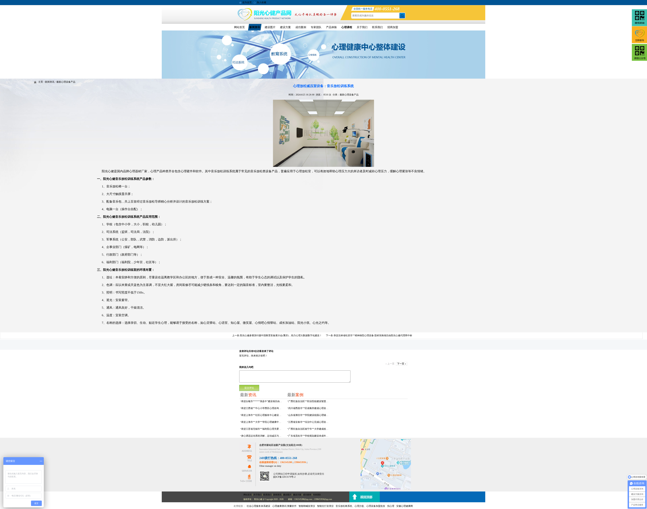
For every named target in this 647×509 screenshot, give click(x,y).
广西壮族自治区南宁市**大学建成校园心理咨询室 (309, 429)
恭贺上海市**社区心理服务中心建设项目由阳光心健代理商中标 (262, 415)
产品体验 (331, 27)
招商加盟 (392, 27)
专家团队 (316, 27)
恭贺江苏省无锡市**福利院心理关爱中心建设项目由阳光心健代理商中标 (262, 429)
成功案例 (300, 27)
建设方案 (285, 27)
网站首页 (239, 27)
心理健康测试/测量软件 (284, 506)
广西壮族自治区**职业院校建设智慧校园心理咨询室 (309, 401)
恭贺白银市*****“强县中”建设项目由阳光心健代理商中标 (262, 401)
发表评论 (244, 351)
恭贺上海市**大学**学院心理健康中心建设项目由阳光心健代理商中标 (262, 422)
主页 (40, 82)
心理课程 (346, 27)
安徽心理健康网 (404, 506)
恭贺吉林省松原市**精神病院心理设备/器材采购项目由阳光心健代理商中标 (373, 335)
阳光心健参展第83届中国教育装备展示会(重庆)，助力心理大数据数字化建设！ (281, 335)
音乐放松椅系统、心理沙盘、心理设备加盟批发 (360, 506)
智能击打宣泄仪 (325, 506)
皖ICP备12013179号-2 (284, 477)
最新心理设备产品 (65, 82)
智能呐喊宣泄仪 (307, 506)
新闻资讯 (254, 27)
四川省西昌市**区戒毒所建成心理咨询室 (309, 408)
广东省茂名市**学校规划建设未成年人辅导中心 (309, 436)
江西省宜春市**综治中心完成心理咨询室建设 (309, 422)
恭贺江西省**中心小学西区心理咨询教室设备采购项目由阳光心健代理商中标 (262, 408)
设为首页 (247, 2)
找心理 (390, 506)
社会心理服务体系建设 (258, 506)
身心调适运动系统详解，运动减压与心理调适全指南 (262, 436)
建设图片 (270, 27)
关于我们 (362, 27)
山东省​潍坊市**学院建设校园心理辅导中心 (309, 415)
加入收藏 (261, 2)
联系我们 (377, 27)
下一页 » (401, 364)
